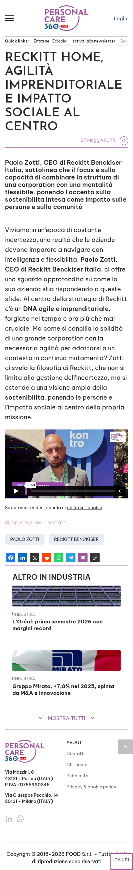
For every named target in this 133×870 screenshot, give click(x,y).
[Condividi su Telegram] (70, 557)
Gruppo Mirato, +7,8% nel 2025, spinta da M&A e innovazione (63, 689)
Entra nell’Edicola (50, 40)
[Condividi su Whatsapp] (58, 557)
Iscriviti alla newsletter (93, 40)
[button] (10, 18)
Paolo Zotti (24, 539)
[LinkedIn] (9, 818)
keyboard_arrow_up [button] (125, 746)
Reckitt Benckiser (76, 539)
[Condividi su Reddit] (46, 557)
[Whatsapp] (20, 818)
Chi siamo (77, 764)
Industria (24, 614)
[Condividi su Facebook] (10, 557)
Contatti (75, 753)
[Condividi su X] (34, 557)
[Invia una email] (83, 557)
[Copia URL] (95, 557)
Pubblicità (77, 776)
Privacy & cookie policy (91, 787)
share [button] (124, 141)
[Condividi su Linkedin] (22, 557)
